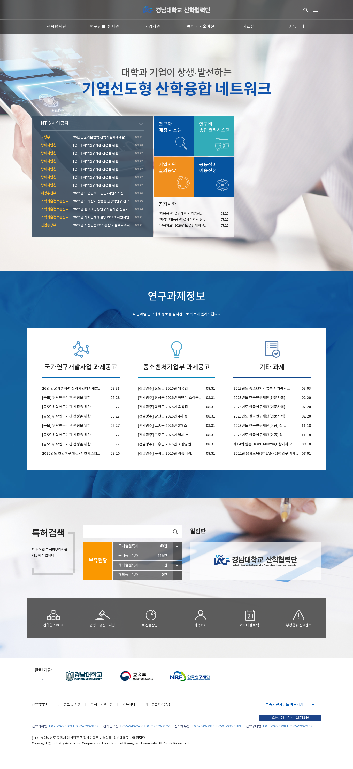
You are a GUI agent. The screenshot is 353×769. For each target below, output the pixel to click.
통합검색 (306, 9)
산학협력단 (56, 26)
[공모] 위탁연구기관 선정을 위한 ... (68, 398)
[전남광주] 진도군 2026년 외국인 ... (165, 388)
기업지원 (152, 26)
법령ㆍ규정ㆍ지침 (102, 625)
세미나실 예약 (249, 625)
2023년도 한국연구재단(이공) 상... (259, 435)
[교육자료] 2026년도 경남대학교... (182, 225)
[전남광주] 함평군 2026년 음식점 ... (165, 407)
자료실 (249, 26)
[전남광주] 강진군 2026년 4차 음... (164, 416)
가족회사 (200, 625)
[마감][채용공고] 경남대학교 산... (182, 220)
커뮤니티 (296, 26)
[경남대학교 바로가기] (84, 682)
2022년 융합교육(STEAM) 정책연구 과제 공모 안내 (272, 453)
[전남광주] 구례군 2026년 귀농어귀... (166, 453)
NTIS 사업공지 (54, 123)
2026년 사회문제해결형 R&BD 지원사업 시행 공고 (108, 217)
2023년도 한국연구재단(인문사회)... (260, 398)
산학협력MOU (53, 625)
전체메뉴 (316, 9)
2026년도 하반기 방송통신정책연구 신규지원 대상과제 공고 (114, 201)
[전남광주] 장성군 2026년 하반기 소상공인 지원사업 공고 (181, 398)
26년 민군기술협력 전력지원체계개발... (71, 388)
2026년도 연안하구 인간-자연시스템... (71, 453)
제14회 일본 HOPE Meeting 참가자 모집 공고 (268, 444)
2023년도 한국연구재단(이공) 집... (259, 425)
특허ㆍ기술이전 (200, 26)
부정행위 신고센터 (299, 625)
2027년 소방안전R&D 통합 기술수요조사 (101, 225)
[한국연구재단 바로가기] (189, 682)
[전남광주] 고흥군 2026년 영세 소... (165, 435)
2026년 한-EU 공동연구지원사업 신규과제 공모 (106, 209)
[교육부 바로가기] (136, 682)
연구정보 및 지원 (104, 26)
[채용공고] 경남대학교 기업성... (180, 214)
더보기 (141, 124)
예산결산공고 (151, 625)
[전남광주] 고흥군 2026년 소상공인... (166, 444)
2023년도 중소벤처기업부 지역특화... (261, 388)
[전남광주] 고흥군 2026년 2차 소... (164, 425)
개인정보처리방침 (157, 705)
